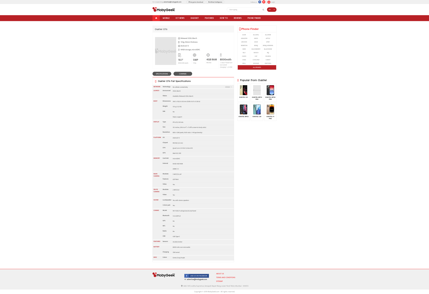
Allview (268, 34)
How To (224, 18)
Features (209, 18)
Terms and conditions (225, 277)
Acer (244, 34)
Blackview (268, 49)
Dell (244, 63)
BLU (244, 52)
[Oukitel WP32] (243, 114)
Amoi (256, 38)
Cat (256, 56)
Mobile (166, 18)
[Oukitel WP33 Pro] (257, 94)
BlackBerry (256, 49)
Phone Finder (254, 18)
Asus (256, 42)
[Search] (263, 9)
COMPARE (182, 73)
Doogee (256, 63)
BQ (268, 52)
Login (273, 2)
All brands (257, 67)
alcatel (256, 34)
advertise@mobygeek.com (172, 2)
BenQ (256, 45)
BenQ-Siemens (268, 45)
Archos (244, 42)
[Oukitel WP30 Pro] (270, 94)
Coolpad (256, 59)
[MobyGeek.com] (163, 9)
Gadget (194, 18)
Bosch (256, 52)
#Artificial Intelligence (215, 2)
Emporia (268, 63)
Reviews (238, 18)
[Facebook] (259, 1)
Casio (244, 56)
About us (220, 273)
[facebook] (196, 277)
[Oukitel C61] (243, 94)
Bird (244, 49)
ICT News (180, 18)
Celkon (268, 56)
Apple (268, 38)
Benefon (244, 45)
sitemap (219, 281)
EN (269, 9)
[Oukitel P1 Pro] (270, 114)
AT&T (268, 42)
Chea (244, 59)
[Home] (156, 18)
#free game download (195, 2)
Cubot (268, 59)
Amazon (244, 38)
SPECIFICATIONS (162, 73)
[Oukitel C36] (257, 114)
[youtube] (263, 1)
